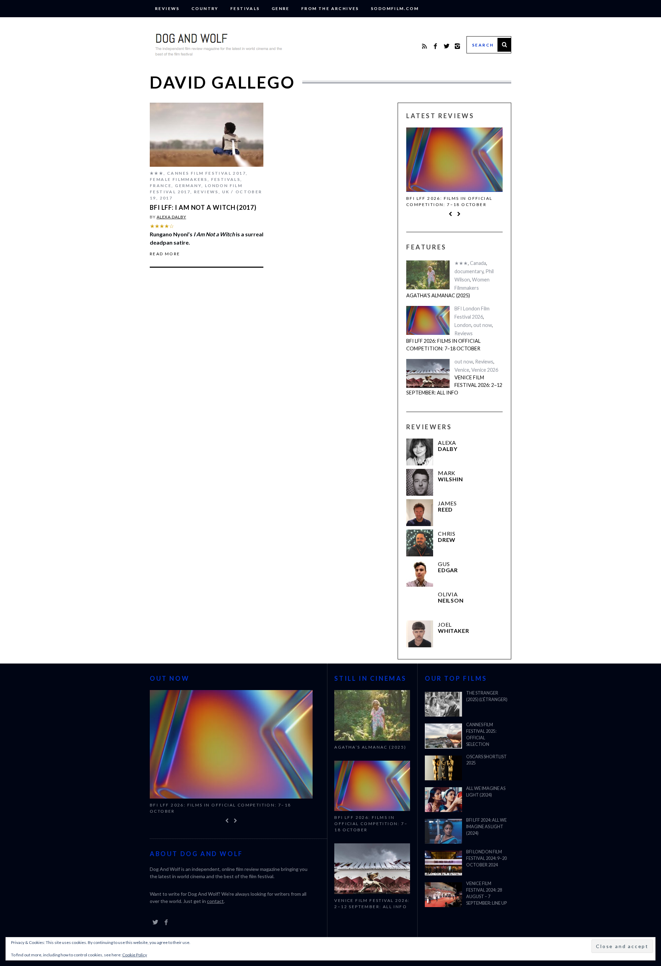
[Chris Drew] (419, 543)
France (160, 185)
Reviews (167, 8)
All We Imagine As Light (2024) (485, 792)
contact (215, 901)
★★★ (157, 173)
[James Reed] (419, 512)
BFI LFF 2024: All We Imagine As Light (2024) (486, 827)
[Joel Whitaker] (419, 633)
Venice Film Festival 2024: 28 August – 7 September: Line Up (486, 893)
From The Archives (330, 8)
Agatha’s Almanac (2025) (438, 295)
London (462, 325)
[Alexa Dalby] (419, 452)
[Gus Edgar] (419, 573)
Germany (188, 185)
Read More (165, 254)
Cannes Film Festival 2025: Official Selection (481, 734)
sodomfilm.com (395, 8)
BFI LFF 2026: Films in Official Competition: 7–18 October (449, 201)
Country (205, 8)
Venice (461, 370)
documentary (468, 271)
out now (482, 325)
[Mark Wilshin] (419, 482)
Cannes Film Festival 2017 (206, 173)
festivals (245, 8)
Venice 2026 (484, 370)
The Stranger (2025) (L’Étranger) (486, 696)
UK (226, 191)
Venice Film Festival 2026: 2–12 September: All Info (454, 384)
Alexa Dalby (171, 216)
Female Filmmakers (179, 179)
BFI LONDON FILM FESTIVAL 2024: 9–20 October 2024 (486, 858)
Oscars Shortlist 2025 (486, 760)
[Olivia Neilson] (419, 603)
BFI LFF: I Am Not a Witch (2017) (203, 207)
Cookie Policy (134, 954)
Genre (281, 8)
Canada (478, 263)
